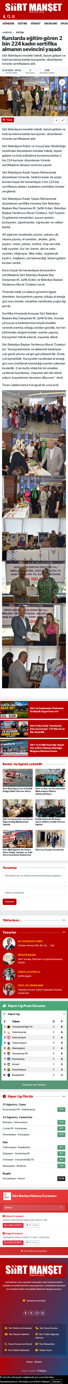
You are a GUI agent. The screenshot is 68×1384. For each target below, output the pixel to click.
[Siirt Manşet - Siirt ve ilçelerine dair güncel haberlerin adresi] (33, 8)
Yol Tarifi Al (33, 1225)
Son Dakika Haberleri (18, 1350)
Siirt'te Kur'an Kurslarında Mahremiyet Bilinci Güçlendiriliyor (50, 791)
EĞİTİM (22, 23)
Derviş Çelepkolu (29, 972)
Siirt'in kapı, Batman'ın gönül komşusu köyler (40, 961)
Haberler (7, 33)
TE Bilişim (41, 1371)
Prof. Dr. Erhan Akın (30, 985)
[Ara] (9, 17)
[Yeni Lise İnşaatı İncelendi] (50, 839)
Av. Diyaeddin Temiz (30, 941)
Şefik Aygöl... (25, 976)
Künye (29, 1362)
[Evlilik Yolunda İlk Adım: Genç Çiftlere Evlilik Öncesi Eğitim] (50, 808)
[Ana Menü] (13, 17)
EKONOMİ (50, 23)
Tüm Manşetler (47, 1344)
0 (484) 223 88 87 (14, 1243)
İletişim (38, 1362)
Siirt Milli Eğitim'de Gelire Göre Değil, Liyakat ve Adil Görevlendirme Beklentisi (17, 852)
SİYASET (36, 23)
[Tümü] (63, 920)
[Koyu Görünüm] (4, 17)
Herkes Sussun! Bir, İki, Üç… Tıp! (36, 945)
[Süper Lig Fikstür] (63, 1096)
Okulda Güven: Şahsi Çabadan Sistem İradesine (40, 991)
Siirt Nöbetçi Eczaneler (20, 1328)
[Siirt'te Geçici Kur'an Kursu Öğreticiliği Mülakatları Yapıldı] (18, 808)
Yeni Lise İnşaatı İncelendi (49, 850)
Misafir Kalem (27, 955)
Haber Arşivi (45, 1350)
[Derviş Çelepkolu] (9, 974)
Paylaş (9, 120)
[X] (31, 1313)
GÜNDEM (8, 23)
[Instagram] (37, 1313)
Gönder (9, 901)
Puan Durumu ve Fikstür (20, 1344)
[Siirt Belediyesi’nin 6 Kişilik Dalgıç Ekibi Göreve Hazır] (18, 777)
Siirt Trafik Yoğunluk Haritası (47, 1336)
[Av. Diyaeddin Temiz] (9, 943)
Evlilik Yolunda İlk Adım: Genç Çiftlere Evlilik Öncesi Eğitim (50, 822)
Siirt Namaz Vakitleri (19, 1334)
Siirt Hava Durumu (49, 1328)
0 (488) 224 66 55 (14, 1225)
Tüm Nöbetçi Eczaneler (35, 1251)
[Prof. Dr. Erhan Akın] (9, 989)
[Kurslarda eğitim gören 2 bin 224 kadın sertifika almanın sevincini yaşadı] (34, 96)
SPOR (64, 23)
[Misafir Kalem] (9, 958)
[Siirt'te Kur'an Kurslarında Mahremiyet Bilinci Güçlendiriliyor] (50, 777)
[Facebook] (25, 1313)
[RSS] (42, 1313)
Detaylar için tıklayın (34, 1085)
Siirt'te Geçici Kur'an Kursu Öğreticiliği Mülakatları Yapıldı (18, 822)
